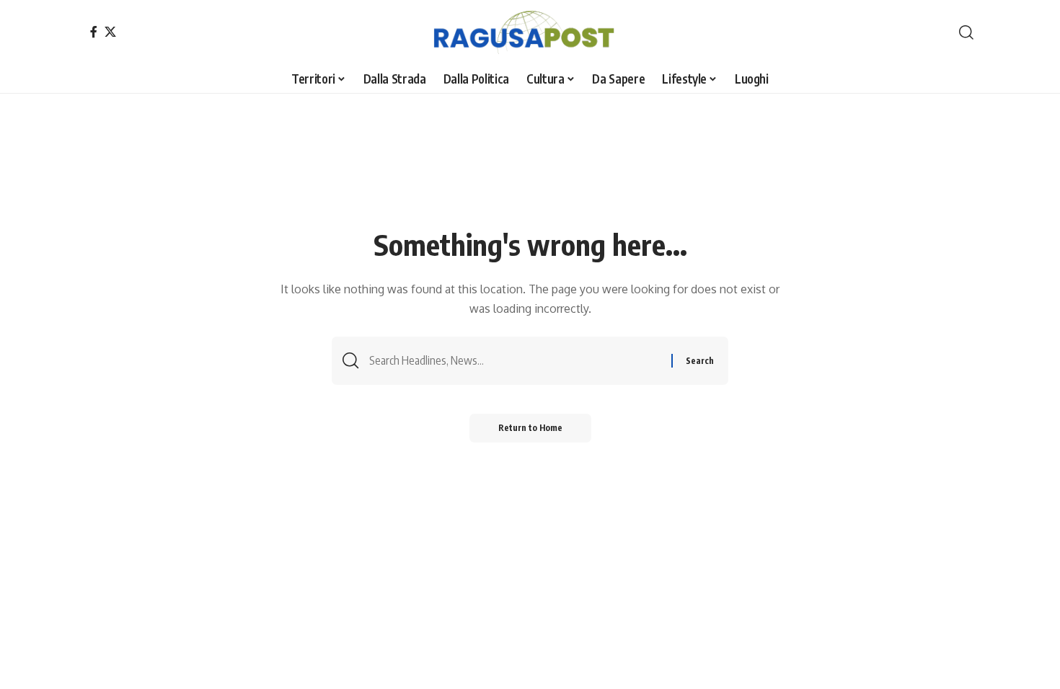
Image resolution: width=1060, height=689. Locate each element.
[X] (110, 31)
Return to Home (530, 427)
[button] (966, 32)
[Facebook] (94, 31)
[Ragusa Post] (530, 32)
